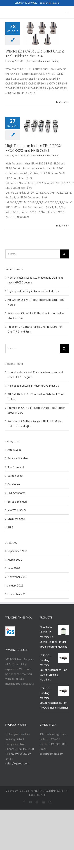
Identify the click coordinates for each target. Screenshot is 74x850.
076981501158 (24, 749)
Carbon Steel (15, 475)
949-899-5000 (58, 744)
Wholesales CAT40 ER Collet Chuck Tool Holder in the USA (34, 53)
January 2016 (15, 585)
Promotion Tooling (48, 61)
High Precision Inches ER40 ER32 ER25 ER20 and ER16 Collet (33, 148)
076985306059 (21, 753)
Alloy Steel (14, 449)
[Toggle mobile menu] (67, 13)
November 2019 (17, 577)
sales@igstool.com (49, 2)
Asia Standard (16, 467)
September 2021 (18, 551)
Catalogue (14, 484)
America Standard (18, 458)
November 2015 (17, 594)
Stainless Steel (17, 519)
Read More (61, 102)
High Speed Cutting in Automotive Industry (33, 291)
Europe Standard (17, 501)
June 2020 (14, 568)
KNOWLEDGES (17, 510)
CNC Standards (16, 493)
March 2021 (15, 559)
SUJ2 (10, 527)
